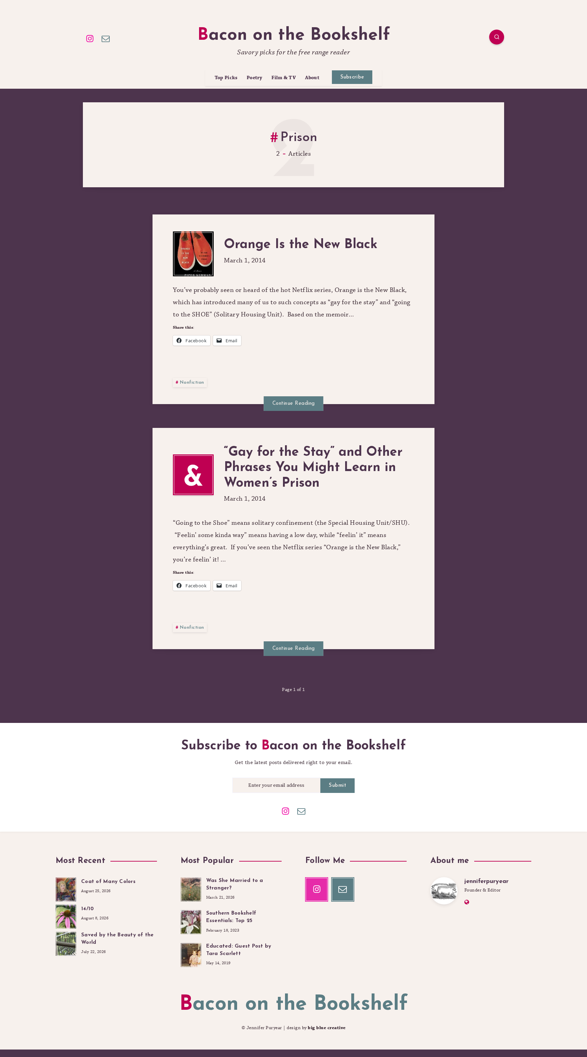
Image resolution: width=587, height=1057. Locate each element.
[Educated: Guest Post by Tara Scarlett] (191, 954)
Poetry (255, 78)
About (312, 78)
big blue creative (327, 1028)
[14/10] (66, 915)
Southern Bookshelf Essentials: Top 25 (231, 917)
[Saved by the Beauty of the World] (66, 943)
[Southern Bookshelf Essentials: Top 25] (191, 921)
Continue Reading (293, 403)
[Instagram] (90, 38)
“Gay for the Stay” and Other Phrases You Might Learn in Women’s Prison (313, 468)
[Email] (106, 38)
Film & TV (283, 78)
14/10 (87, 909)
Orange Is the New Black (300, 245)
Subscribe (352, 77)
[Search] (496, 37)
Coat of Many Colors (108, 881)
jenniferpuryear (486, 882)
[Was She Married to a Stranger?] (191, 888)
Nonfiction (192, 382)
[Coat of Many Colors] (66, 888)
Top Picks (226, 78)
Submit (337, 785)
